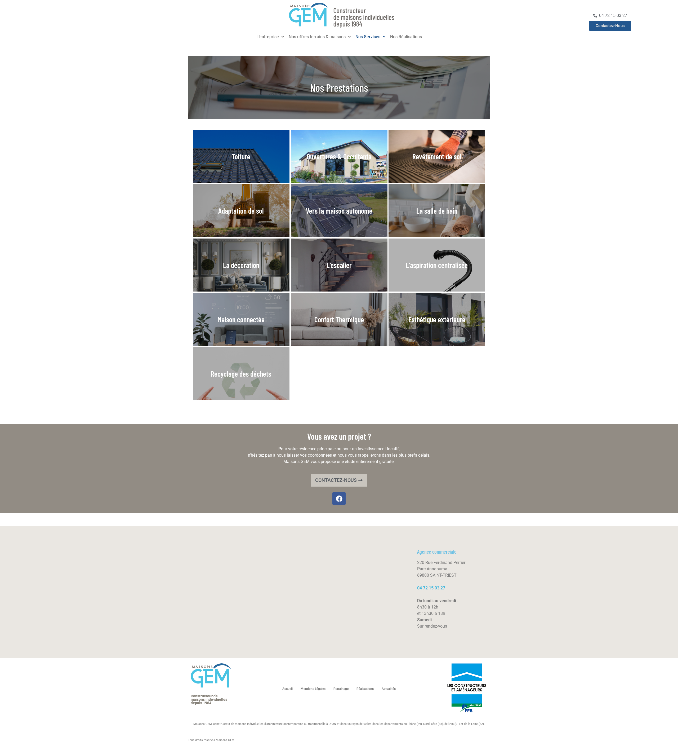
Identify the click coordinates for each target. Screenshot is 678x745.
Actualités (389, 689)
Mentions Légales (313, 689)
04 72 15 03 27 (431, 587)
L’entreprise (267, 37)
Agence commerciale (437, 551)
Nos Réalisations (406, 37)
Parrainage (341, 689)
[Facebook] (339, 498)
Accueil (287, 689)
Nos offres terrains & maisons (317, 37)
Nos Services (367, 37)
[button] (270, 37)
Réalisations (365, 689)
